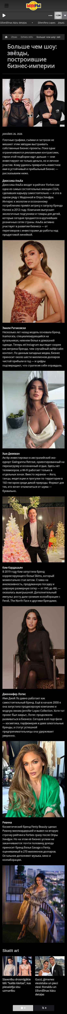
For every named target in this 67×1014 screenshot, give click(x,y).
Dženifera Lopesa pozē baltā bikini (41, 22)
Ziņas (14, 36)
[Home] (6, 36)
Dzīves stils (27, 36)
